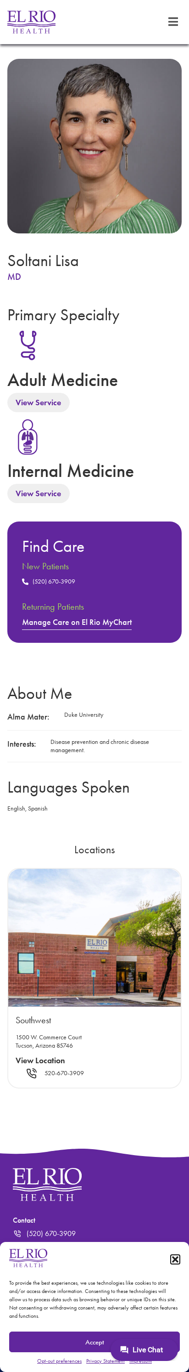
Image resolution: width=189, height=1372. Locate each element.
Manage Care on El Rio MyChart (77, 622)
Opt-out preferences (59, 1361)
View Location (40, 1060)
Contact (24, 1220)
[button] (175, 1259)
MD (14, 276)
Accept (94, 1342)
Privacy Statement (105, 1361)
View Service (38, 402)
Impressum (140, 1361)
